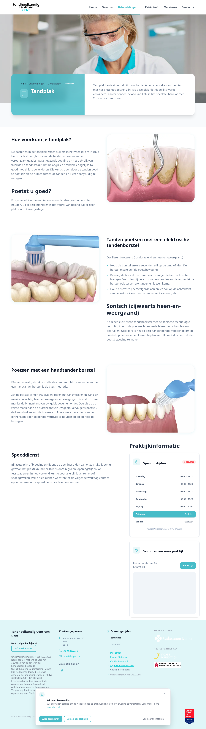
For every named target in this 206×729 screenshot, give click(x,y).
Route (186, 565)
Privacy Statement (119, 657)
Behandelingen (127, 7)
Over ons (107, 7)
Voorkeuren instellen (153, 718)
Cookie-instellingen (120, 669)
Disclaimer (115, 652)
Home (93, 7)
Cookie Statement (119, 661)
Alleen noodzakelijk (77, 718)
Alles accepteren (50, 718)
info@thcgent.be (71, 656)
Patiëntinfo (152, 7)
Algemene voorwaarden (122, 665)
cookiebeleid (53, 707)
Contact (187, 7)
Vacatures (170, 7)
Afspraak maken (23, 648)
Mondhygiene (55, 83)
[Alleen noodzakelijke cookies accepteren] (165, 694)
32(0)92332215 (70, 650)
